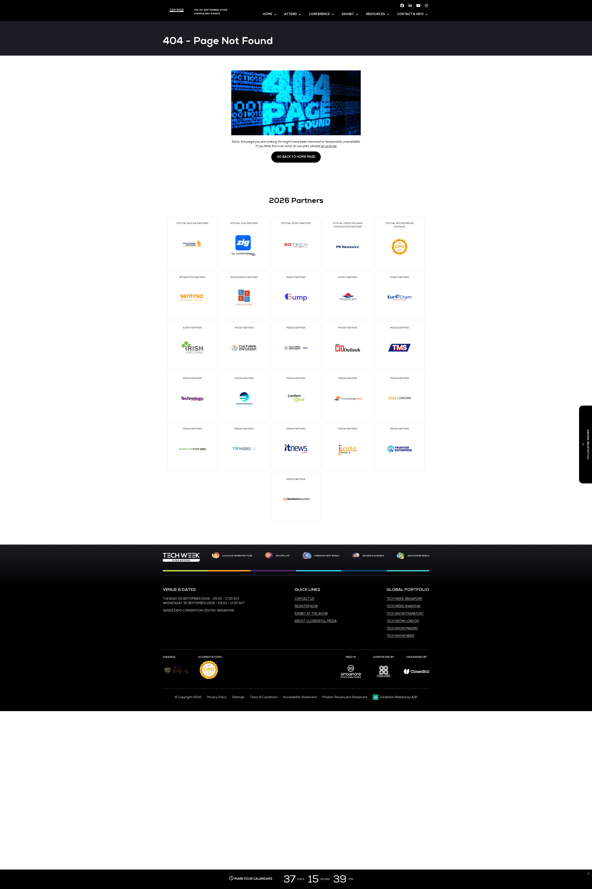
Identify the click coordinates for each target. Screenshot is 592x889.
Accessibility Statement (300, 697)
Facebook (402, 5)
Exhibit (348, 14)
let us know (329, 146)
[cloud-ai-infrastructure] (215, 556)
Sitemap (238, 697)
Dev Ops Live (283, 556)
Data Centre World (418, 556)
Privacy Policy (217, 697)
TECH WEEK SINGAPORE (404, 599)
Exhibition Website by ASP (398, 697)
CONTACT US (304, 599)
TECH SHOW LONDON (402, 621)
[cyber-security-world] (306, 556)
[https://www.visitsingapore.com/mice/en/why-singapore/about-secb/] (351, 679)
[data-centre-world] (401, 555)
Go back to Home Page (296, 157)
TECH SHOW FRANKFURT (405, 613)
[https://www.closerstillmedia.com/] (416, 673)
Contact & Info (410, 14)
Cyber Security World (326, 556)
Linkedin (410, 5)
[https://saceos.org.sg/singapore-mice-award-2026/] (177, 674)
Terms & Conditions (264, 697)
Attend (290, 14)
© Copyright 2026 (188, 697)
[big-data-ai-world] (356, 555)
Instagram (426, 5)
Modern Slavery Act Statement (344, 697)
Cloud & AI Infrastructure (237, 556)
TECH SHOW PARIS (400, 636)
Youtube (418, 5)
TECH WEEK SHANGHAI (403, 606)
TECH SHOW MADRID (402, 628)
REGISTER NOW (306, 606)
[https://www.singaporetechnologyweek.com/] (181, 561)
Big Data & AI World (373, 556)
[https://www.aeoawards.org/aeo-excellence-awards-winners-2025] (167, 673)
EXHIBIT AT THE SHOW (311, 613)
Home (267, 14)
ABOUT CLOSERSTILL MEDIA (316, 621)
